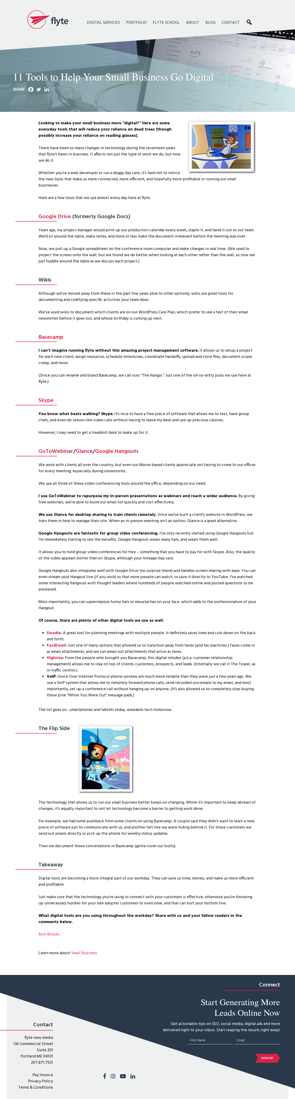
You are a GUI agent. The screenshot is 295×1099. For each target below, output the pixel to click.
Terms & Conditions (35, 1087)
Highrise (55, 658)
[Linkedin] (46, 89)
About (192, 22)
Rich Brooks (48, 934)
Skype (45, 400)
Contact (230, 22)
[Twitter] (38, 89)
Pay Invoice (42, 1075)
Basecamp (50, 337)
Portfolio (136, 22)
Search (250, 22)
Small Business (84, 953)
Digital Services (103, 22)
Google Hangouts (117, 451)
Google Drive (54, 216)
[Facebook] (30, 89)
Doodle (54, 633)
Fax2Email (56, 645)
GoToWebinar (55, 451)
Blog (210, 22)
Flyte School (166, 22)
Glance (84, 451)
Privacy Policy (40, 1081)
